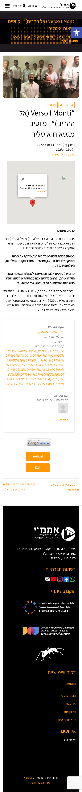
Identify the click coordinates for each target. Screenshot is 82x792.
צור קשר (71, 704)
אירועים (61, 37)
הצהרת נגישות (67, 695)
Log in (31, 5)
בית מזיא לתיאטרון (63, 154)
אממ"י (28, 778)
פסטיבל (51, 105)
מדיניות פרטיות (67, 720)
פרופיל (64, 420)
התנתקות (70, 683)
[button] (76, 32)
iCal (37, 467)
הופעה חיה (66, 105)
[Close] (23, 179)
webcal (38, 456)
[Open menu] (7, 5)
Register (17, 5)
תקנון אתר (69, 712)
